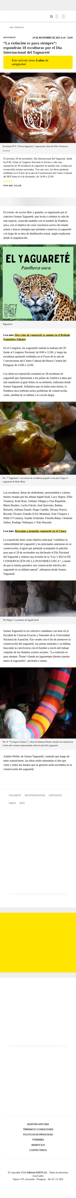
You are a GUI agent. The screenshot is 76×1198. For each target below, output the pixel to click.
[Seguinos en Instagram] (44, 1184)
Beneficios (38, 1145)
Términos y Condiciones (38, 1129)
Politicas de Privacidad (38, 1135)
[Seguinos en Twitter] (36, 1184)
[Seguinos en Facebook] (32, 1184)
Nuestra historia (38, 1124)
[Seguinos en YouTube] (40, 1184)
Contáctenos (38, 1150)
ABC (9, 16)
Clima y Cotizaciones (45, 16)
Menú (71, 16)
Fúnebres (38, 1140)
